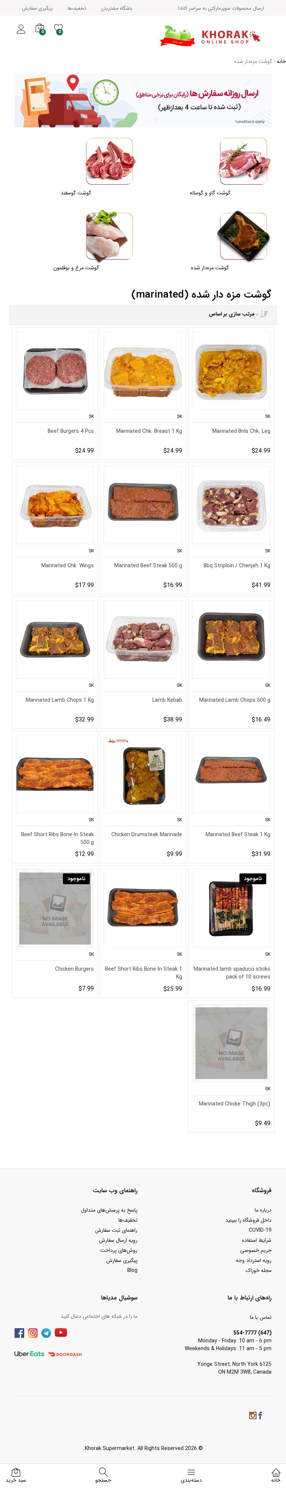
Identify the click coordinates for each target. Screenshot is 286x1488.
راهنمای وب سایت (115, 1190)
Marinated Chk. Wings (67, 566)
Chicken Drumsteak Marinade (146, 835)
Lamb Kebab (167, 700)
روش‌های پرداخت (118, 1250)
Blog (132, 1270)
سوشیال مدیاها (119, 1297)
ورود (21, 33)
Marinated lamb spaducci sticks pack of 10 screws (232, 972)
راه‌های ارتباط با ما (249, 1297)
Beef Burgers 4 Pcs (71, 431)
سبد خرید (16, 1480)
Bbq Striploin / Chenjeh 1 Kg (237, 566)
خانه (275, 1480)
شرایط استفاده (256, 1240)
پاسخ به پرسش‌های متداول (109, 1210)
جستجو (103, 1480)
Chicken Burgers (74, 969)
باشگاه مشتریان (116, 8)
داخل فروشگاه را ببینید (248, 1220)
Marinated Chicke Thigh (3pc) (234, 1104)
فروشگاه (261, 1190)
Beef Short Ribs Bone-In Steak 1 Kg (143, 972)
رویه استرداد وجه (253, 1260)
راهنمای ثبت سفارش (116, 1230)
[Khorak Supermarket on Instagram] (253, 1416)
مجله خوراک (258, 1270)
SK (267, 416)
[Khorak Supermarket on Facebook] (260, 1416)
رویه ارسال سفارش (118, 1240)
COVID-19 (260, 1230)
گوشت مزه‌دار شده (210, 268)
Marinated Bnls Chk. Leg (241, 431)
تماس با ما (260, 1317)
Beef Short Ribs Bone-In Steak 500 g (57, 838)
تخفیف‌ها (76, 8)
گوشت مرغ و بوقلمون (76, 268)
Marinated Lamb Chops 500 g (234, 700)
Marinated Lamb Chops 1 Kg (60, 700)
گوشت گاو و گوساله (210, 193)
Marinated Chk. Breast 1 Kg (149, 431)
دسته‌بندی (191, 1480)
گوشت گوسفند (76, 193)
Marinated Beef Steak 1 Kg (238, 835)
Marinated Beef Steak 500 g (148, 566)
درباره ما (263, 1210)
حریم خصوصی (255, 1250)
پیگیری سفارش (37, 8)
